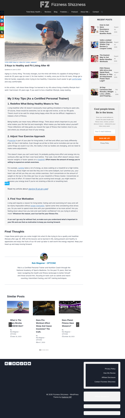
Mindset (34, 62)
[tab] (40, 349)
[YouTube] (17, 363)
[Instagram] (14, 363)
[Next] (77, 324)
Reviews (48, 12)
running (21, 168)
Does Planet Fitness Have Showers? (68, 323)
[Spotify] (25, 363)
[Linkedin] (2, 21)
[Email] (29, 363)
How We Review (109, 373)
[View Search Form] (102, 12)
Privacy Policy (104, 143)
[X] (2, 32)
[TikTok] (21, 363)
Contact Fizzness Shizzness (105, 382)
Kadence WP (67, 397)
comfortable (76, 79)
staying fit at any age (38, 189)
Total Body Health (11, 62)
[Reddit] (2, 17)
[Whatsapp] (2, 28)
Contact (96, 12)
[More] (2, 36)
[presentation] (18, 308)
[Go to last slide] (10, 324)
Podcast (74, 12)
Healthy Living (24, 62)
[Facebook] (6, 363)
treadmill (41, 160)
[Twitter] (10, 363)
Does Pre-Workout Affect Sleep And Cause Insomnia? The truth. (44, 326)
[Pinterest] (2, 24)
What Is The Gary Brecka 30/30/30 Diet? (16, 323)
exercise (12, 141)
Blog (55, 12)
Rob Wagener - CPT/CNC (44, 263)
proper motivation (37, 206)
